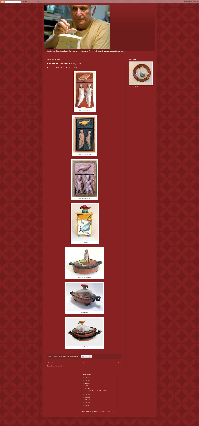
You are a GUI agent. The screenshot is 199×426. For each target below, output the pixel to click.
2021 (86, 380)
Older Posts (118, 363)
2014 (86, 400)
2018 (86, 386)
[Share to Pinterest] (90, 356)
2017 (86, 394)
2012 (86, 405)
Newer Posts (51, 363)
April (88, 388)
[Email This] (82, 356)
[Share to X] (86, 356)
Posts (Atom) (58, 366)
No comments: (74, 356)
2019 (86, 383)
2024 (86, 378)
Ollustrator (102, 411)
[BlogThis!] (84, 356)
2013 (86, 402)
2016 (86, 397)
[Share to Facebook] (88, 356)
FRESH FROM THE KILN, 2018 (64, 63)
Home (84, 363)
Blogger (115, 411)
